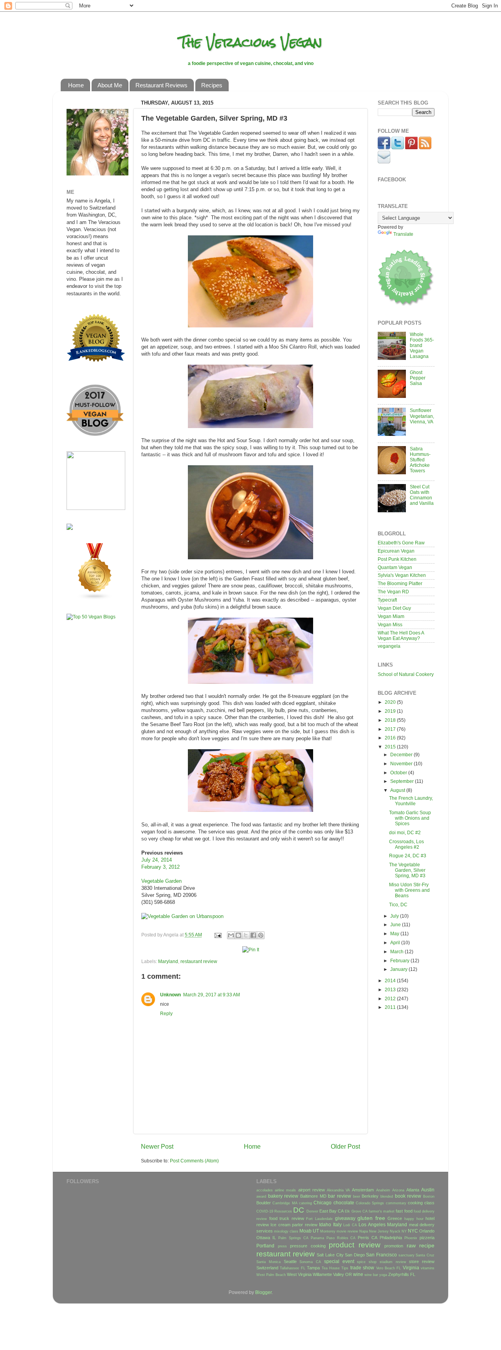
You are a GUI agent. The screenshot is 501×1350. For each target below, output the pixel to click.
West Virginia (299, 1274)
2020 (391, 702)
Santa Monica (268, 1262)
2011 (391, 1007)
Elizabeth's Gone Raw (401, 542)
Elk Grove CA (356, 1211)
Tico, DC (398, 904)
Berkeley (370, 1196)
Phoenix (410, 1238)
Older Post (345, 1146)
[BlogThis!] (238, 935)
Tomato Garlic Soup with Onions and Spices (410, 818)
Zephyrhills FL (401, 1274)
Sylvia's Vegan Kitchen (402, 575)
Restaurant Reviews (161, 85)
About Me (109, 85)
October (399, 772)
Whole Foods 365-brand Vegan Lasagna (422, 345)
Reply (166, 1013)
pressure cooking (308, 1245)
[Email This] (231, 935)
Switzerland (267, 1267)
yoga (383, 1275)
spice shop (367, 1262)
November (402, 763)
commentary (396, 1203)
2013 (391, 989)
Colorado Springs (370, 1203)
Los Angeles (372, 1224)
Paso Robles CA (341, 1238)
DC (298, 1210)
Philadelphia (391, 1237)
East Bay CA (331, 1211)
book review (408, 1195)
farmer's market (382, 1211)
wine (358, 1274)
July (395, 915)
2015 (391, 746)
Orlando (426, 1231)
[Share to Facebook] (253, 935)
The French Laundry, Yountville (411, 800)
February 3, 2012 (160, 867)
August (398, 790)
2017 (391, 729)
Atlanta (412, 1189)
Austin (427, 1189)
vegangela (389, 646)
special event (339, 1261)
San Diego (355, 1254)
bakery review (283, 1195)
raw (411, 1245)
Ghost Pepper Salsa (417, 378)
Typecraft (387, 599)
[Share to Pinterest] (261, 935)
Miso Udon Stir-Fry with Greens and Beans (409, 890)
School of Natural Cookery (406, 674)
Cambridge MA (284, 1203)
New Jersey (379, 1231)
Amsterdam (363, 1189)
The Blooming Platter (400, 583)
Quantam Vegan (395, 567)
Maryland (168, 961)
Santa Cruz (425, 1255)
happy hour (414, 1219)
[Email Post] (217, 934)
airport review (311, 1189)
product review (354, 1245)
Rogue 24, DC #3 (407, 855)
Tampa (313, 1267)
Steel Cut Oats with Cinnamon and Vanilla (422, 495)
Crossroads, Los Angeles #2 (406, 844)
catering (305, 1203)
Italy (337, 1224)
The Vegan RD (393, 591)
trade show (362, 1267)
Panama (317, 1238)
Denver (312, 1211)
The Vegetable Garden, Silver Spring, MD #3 (407, 870)
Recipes (211, 85)
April (395, 942)
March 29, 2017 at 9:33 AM (211, 994)
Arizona (398, 1190)
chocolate (343, 1202)
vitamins (427, 1268)
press (282, 1246)
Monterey (327, 1231)
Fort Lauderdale (319, 1219)
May (395, 933)
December (402, 754)
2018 (391, 720)
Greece (394, 1218)
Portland (265, 1245)
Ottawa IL (266, 1237)
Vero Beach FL (388, 1268)
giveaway (345, 1218)
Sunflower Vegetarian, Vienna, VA (422, 416)
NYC (413, 1230)
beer (356, 1196)
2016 (391, 737)
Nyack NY (398, 1231)
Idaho (325, 1224)
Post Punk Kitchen (397, 559)
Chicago (323, 1202)
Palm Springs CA (293, 1238)
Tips (344, 1268)
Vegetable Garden (161, 881)
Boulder (263, 1202)
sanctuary (406, 1255)
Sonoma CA (310, 1262)
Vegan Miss (390, 624)
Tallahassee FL (292, 1268)
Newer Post (157, 1146)
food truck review (286, 1218)
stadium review (393, 1262)
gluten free (371, 1218)
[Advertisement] (90, 749)
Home (76, 85)
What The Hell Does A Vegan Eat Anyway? (401, 635)
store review (421, 1261)
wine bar (371, 1275)
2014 (391, 980)
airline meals (285, 1190)
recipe (426, 1245)
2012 (391, 998)
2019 (391, 711)
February (400, 960)
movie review (347, 1231)
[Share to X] (246, 935)
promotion (393, 1245)
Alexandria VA (338, 1190)
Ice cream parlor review (293, 1224)
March (397, 951)
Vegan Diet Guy (394, 608)
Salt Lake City (330, 1254)
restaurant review (198, 961)
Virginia (411, 1267)
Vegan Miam (391, 616)
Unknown (170, 994)
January (399, 969)
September (402, 781)
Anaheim (383, 1190)
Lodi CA (350, 1225)
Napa (363, 1231)
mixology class (286, 1231)
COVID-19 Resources (274, 1211)
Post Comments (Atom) (194, 1160)
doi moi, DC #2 (405, 832)
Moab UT (309, 1230)
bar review (339, 1195)
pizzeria (427, 1237)
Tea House (331, 1268)
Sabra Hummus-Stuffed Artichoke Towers (420, 459)
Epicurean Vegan (396, 550)
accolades (264, 1190)
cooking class (421, 1202)
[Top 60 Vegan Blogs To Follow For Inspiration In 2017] (70, 528)
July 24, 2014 (156, 860)
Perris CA (367, 1237)
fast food (404, 1211)
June (396, 924)
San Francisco (381, 1254)
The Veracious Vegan (250, 42)
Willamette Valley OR (332, 1274)
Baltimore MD (313, 1196)
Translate (403, 234)
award (261, 1196)
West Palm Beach (271, 1275)
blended (386, 1196)
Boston (428, 1196)
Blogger (263, 1292)
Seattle (290, 1261)
